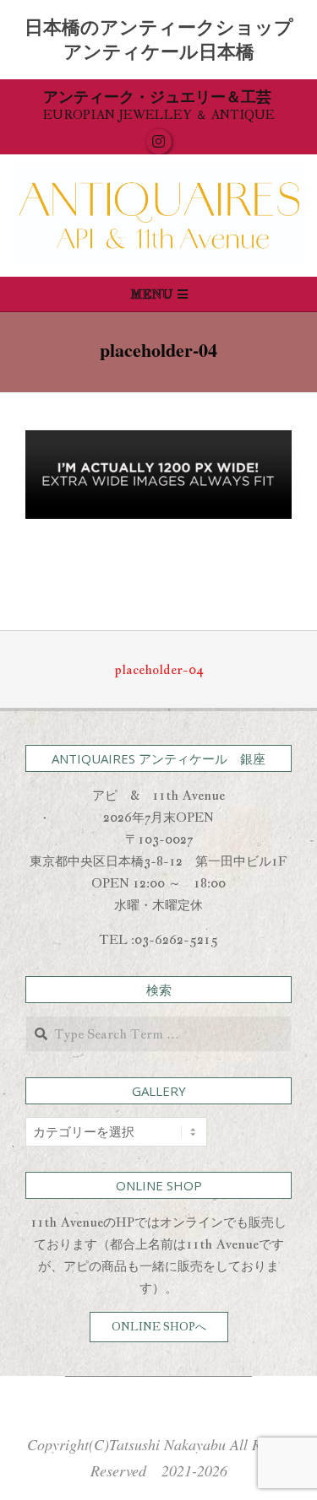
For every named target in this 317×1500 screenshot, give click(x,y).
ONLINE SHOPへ (159, 1326)
